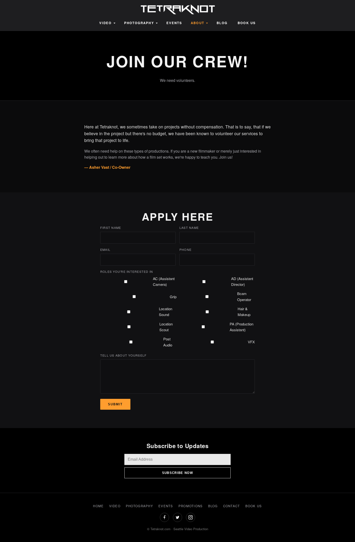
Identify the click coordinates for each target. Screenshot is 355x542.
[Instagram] (190, 517)
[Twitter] (177, 517)
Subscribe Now (177, 473)
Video (105, 23)
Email (105, 249)
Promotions (190, 506)
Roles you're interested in (126, 271)
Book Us (247, 23)
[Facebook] (164, 517)
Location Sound (165, 311)
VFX (251, 341)
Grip (173, 296)
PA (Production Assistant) (241, 326)
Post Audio (167, 341)
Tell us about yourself (123, 355)
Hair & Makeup (244, 311)
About (197, 23)
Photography (139, 23)
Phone (185, 249)
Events (174, 23)
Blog (222, 23)
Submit (115, 404)
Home (98, 506)
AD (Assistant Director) (242, 281)
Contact (231, 506)
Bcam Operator (244, 296)
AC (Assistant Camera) (164, 281)
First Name (110, 227)
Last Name (189, 227)
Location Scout (166, 326)
